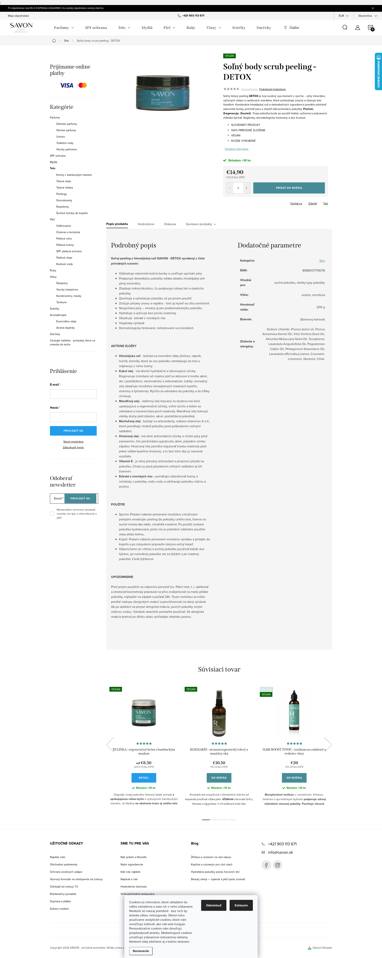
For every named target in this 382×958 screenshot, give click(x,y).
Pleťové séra (64, 238)
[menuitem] (64, 28)
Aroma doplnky (65, 328)
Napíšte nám (57, 857)
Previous (110, 745)
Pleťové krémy (65, 245)
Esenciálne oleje (66, 321)
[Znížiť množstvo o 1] (230, 188)
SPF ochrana (57, 156)
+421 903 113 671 (282, 844)
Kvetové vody (64, 264)
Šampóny (62, 283)
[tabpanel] (143, 749)
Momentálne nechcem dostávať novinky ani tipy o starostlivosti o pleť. (77, 514)
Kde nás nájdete (130, 872)
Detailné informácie (236, 149)
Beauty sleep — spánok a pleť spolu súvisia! (218, 879)
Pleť (52, 219)
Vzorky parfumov (66, 149)
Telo (52, 168)
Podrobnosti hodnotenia (272, 89)
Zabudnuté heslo (73, 447)
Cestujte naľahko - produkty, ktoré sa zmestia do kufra (72, 342)
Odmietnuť (213, 905)
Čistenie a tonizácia (68, 232)
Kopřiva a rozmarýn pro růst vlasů (211, 864)
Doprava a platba (60, 901)
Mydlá (53, 162)
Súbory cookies (59, 908)
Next (328, 745)
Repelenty (62, 207)
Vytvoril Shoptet (322, 948)
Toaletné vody (64, 143)
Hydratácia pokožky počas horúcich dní (215, 872)
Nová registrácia (73, 442)
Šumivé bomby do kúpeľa (72, 213)
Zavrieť (251, 202)
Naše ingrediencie (132, 864)
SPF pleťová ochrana (69, 251)
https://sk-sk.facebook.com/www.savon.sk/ (266, 865)
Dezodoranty (64, 200)
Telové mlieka (64, 188)
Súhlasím (241, 905)
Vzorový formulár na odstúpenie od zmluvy (76, 879)
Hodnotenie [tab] (146, 224)
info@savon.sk (280, 852)
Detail (144, 778)
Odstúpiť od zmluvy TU (64, 886)
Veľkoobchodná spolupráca (137, 894)
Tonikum (61, 302)
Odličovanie (63, 226)
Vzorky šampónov (67, 289)
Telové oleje (63, 181)
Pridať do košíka (289, 188)
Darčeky (55, 334)
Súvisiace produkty (199, 224)
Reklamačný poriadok (63, 894)
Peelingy (61, 194)
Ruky (53, 270)
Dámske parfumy (66, 124)
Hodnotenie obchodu (134, 886)
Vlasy (53, 277)
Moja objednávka (18, 16)
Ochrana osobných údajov (66, 872)
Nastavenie (141, 951)
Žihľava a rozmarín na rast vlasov (211, 857)
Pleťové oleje (64, 258)
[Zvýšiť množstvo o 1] (246, 188)
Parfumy (55, 117)
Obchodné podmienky (63, 864)
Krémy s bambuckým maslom (74, 175)
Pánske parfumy (66, 130)
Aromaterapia (58, 315)
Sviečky (54, 309)
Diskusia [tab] (170, 224)
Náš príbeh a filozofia (133, 857)
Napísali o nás (129, 879)
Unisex (60, 137)
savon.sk (277, 865)
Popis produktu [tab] (117, 224)
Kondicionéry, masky (68, 296)
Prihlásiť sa (73, 431)
